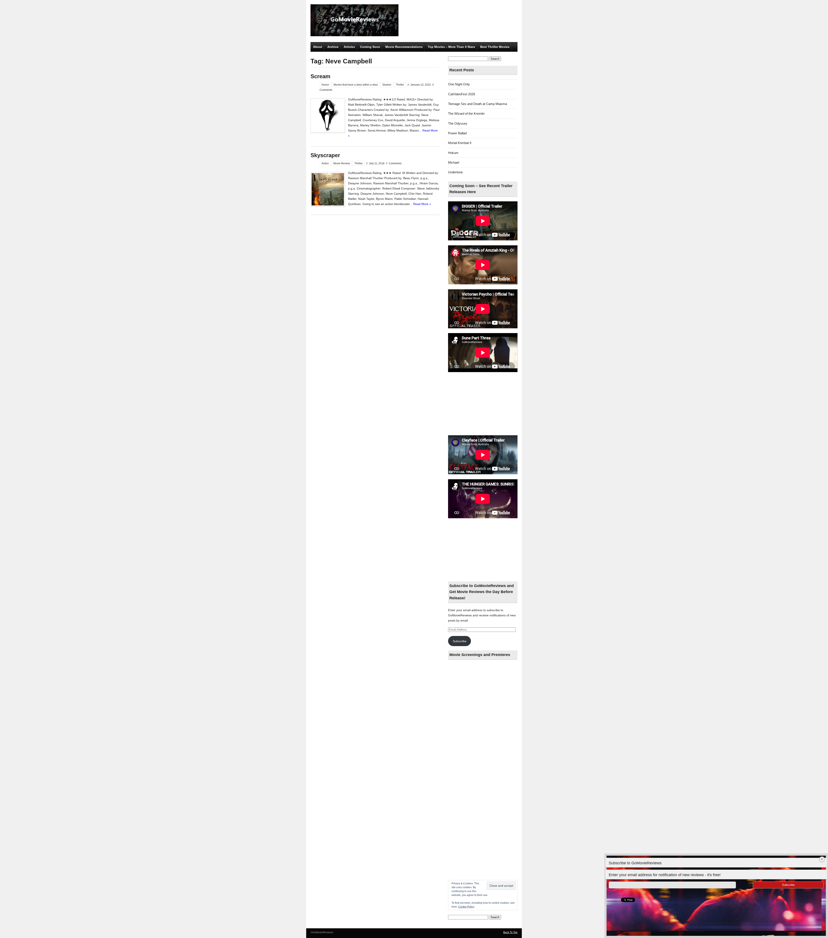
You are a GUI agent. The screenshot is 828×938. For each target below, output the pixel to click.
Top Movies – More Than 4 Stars (451, 47)
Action (325, 163)
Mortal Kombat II (459, 143)
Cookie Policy (466, 906)
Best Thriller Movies (495, 47)
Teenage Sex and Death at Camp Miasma (477, 104)
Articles (349, 47)
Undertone (455, 172)
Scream (320, 76)
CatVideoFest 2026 (461, 94)
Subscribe (459, 641)
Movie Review (341, 163)
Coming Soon (370, 47)
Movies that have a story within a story (356, 84)
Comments (326, 89)
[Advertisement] (483, 404)
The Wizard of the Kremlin (466, 113)
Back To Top (510, 932)
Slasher (386, 84)
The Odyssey (457, 123)
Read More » (422, 204)
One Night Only (459, 84)
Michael (453, 162)
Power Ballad (457, 133)
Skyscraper (325, 155)
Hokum (453, 153)
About (317, 47)
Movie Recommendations (404, 47)
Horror (325, 84)
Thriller (400, 84)
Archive (333, 47)
